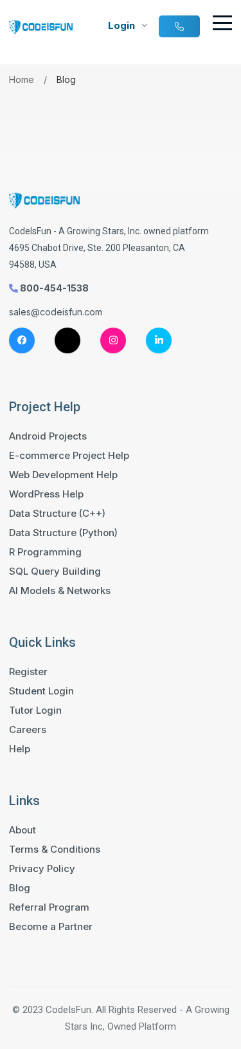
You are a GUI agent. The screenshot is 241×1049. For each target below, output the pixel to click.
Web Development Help (63, 475)
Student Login (41, 691)
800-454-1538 (53, 288)
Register (28, 672)
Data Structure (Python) (63, 533)
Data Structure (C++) (57, 513)
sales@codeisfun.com (55, 311)
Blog (19, 888)
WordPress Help (46, 494)
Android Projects (48, 436)
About (22, 830)
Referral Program (49, 907)
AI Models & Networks (60, 591)
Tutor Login (35, 710)
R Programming (45, 552)
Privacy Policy (42, 869)
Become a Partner (51, 927)
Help (19, 749)
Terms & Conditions (54, 849)
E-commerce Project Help (69, 455)
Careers (27, 730)
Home (21, 79)
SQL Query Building (55, 571)
